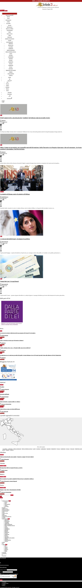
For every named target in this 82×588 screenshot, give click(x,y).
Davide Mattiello (4, 335)
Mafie (9, 32)
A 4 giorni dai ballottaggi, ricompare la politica (15, 239)
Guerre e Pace (9, 33)
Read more (2, 337)
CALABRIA (11, 46)
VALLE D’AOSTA (11, 73)
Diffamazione (9, 27)
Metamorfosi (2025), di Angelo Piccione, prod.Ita (11, 467)
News (1, 331)
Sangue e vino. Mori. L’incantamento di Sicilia (10, 489)
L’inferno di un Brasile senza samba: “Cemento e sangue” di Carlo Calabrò (17, 456)
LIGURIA (11, 55)
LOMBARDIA (10, 57)
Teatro (7, 90)
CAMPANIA (10, 48)
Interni (8, 16)
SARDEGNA (10, 65)
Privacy (3, 585)
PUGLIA (10, 63)
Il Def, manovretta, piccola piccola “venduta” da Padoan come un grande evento (25, 118)
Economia (8, 23)
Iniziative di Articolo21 (9, 38)
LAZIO (10, 53)
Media (9, 77)
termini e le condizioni (13, 574)
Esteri (8, 18)
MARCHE (11, 58)
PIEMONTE (10, 62)
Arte (7, 82)
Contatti (3, 584)
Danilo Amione (4, 470)
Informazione (8, 20)
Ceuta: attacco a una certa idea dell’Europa (10, 409)
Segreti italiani (10, 30)
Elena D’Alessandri (5, 459)
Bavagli (9, 25)
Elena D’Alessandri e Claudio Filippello (9, 481)
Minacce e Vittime (9, 28)
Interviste (10, 92)
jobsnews (3, 120)
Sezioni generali (9, 15)
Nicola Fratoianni (4, 396)
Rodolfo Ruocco (5, 197)
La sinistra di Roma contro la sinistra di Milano (15, 194)
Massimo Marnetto (5, 389)
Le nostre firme (5, 583)
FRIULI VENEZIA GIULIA (11, 52)
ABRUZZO (11, 43)
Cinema (7, 83)
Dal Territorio (9, 42)
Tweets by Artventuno (4, 565)
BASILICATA (10, 45)
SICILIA (10, 67)
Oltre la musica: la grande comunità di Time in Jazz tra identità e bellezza (17, 478)
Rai (9, 79)
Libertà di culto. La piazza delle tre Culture (10, 401)
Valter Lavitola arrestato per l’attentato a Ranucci (11, 340)
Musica (7, 88)
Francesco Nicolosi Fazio (6, 404)
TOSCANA (11, 68)
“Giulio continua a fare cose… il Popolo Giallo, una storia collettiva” (15, 347)
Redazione (3, 343)
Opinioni (2, 191)
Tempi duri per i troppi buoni (9, 281)
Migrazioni (9, 37)
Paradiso (2, 387)
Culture (8, 21)
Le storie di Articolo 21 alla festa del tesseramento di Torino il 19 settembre (17, 333)
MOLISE (10, 60)
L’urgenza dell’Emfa (4, 394)
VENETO (11, 75)
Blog (1, 115)
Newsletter (9, 94)
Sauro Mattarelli (4, 411)
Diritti (10, 35)
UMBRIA (10, 72)
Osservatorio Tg (5, 241)
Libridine (7, 87)
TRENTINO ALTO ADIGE (11, 70)
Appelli (9, 40)
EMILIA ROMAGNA (11, 50)
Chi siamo (4, 582)
